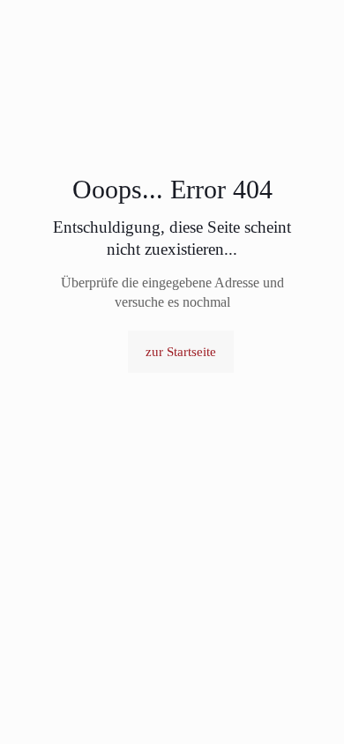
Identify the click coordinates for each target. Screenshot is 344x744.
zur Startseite (181, 352)
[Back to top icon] (307, 707)
